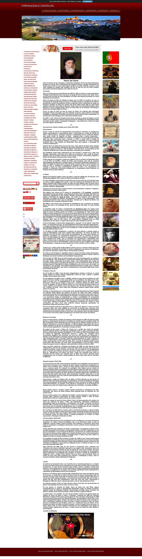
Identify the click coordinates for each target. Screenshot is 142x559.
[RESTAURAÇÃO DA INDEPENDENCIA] (24, 216)
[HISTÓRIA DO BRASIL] (111, 285)
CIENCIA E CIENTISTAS (30, 162)
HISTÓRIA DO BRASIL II (30, 150)
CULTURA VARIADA (29, 113)
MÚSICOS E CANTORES (30, 169)
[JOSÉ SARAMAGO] (24, 214)
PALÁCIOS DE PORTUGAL (31, 71)
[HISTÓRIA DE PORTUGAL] (111, 63)
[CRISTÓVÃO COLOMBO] (111, 256)
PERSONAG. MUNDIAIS (30, 160)
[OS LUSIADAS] (111, 138)
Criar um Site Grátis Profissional (95, 551)
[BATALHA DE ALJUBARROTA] (111, 108)
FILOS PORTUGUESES (30, 77)
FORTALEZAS (28, 66)
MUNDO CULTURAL (29, 165)
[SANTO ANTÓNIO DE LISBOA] (111, 93)
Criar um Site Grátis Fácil (61, 551)
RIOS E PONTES (28, 107)
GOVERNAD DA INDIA (30, 118)
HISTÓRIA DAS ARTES (30, 167)
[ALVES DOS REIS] (31, 252)
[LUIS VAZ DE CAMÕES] (111, 212)
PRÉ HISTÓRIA (28, 111)
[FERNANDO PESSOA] (111, 241)
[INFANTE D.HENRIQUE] (111, 197)
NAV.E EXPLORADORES (30, 81)
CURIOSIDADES (28, 128)
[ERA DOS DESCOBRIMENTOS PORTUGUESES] (31, 234)
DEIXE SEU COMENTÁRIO (31, 173)
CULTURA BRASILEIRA (30, 143)
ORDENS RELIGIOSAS (30, 92)
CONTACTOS (114, 10)
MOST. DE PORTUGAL (30, 79)
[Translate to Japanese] (30, 192)
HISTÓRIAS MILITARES (30, 96)
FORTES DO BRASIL (29, 158)
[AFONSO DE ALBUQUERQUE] (111, 78)
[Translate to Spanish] (27, 189)
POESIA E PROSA (29, 122)
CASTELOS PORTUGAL (30, 64)
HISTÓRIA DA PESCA (77, 10)
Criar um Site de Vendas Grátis (77, 551)
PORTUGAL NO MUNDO (30, 105)
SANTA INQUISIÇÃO (29, 171)
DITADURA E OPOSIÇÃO (30, 75)
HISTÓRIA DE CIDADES (30, 100)
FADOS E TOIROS (29, 120)
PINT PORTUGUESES (30, 62)
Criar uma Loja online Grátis (45, 551)
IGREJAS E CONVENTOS (31, 88)
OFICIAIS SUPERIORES (30, 130)
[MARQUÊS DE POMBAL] (111, 226)
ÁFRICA (26, 141)
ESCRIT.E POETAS (29, 83)
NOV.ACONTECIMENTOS (31, 139)
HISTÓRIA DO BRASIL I (30, 147)
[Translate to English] (24, 189)
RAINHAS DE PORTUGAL (31, 124)
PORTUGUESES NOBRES (31, 109)
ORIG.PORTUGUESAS (30, 94)
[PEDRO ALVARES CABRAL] (111, 182)
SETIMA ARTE (28, 126)
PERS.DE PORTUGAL (30, 133)
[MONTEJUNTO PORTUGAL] (111, 290)
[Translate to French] (30, 189)
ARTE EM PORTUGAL (30, 103)
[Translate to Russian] (24, 192)
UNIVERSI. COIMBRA (30, 135)
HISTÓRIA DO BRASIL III (30, 152)
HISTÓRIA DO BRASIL (30, 145)
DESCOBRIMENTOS (29, 85)
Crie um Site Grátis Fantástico (66, 1)
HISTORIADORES (91, 10)
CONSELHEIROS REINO (30, 137)
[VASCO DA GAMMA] (111, 167)
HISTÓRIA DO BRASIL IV (30, 154)
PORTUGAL (27, 68)
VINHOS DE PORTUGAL (30, 98)
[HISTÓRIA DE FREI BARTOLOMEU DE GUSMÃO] (111, 270)
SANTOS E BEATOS (29, 115)
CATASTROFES (103, 10)
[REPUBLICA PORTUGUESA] (111, 153)
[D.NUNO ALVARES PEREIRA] (111, 123)
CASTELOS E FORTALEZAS (50, 10)
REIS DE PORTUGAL (29, 73)
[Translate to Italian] (35, 189)
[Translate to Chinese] (27, 192)
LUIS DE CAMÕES (63, 10)
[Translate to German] (33, 189)
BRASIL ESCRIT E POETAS (31, 156)
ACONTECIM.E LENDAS (30, 90)
